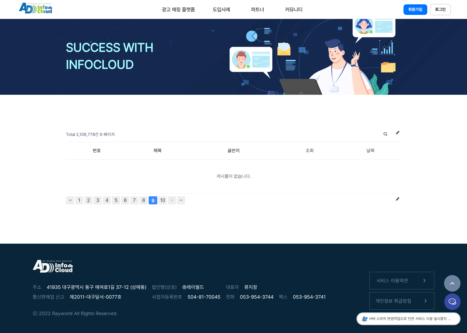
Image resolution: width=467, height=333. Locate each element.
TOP (452, 283)
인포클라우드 (35, 9)
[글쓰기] (397, 134)
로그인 (440, 9)
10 (162, 200)
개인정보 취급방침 (393, 301)
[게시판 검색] (385, 134)
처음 (70, 200)
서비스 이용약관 (392, 280)
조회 (310, 150)
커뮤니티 (293, 9)
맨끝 (181, 200)
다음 (172, 200)
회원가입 (415, 9)
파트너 (257, 9)
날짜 (370, 150)
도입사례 (221, 9)
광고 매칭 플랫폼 (178, 9)
